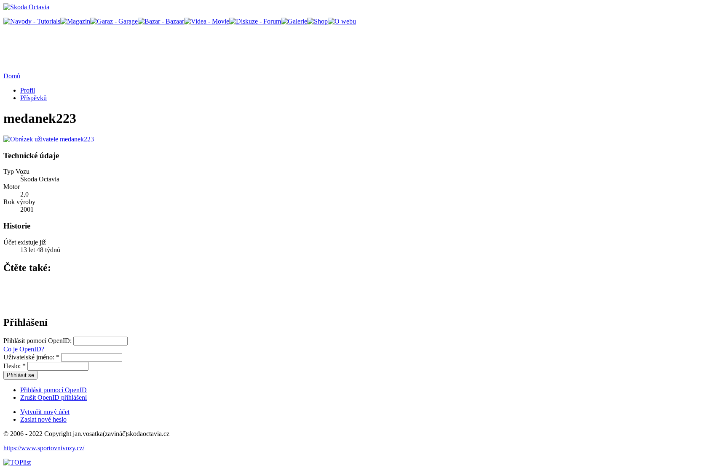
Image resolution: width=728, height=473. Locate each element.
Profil (27, 90)
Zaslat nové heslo (43, 419)
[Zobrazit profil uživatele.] (48, 139)
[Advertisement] (563, 44)
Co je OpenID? (23, 349)
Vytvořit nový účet (45, 411)
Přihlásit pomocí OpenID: (38, 340)
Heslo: (14, 365)
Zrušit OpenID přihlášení (53, 397)
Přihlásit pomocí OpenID (53, 389)
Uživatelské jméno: (31, 357)
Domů (11, 76)
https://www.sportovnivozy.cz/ (43, 448)
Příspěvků (33, 97)
